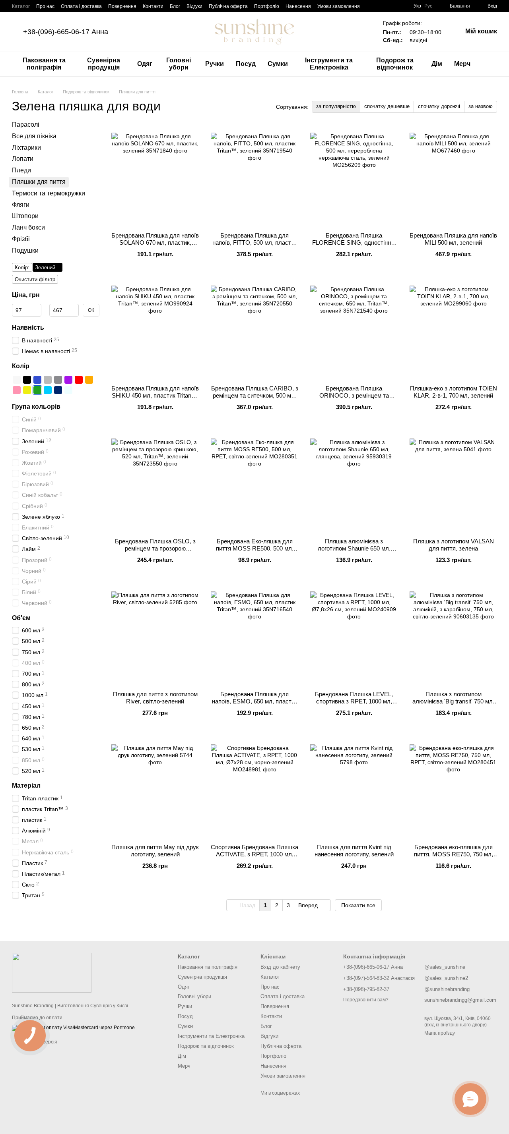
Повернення (122, 6)
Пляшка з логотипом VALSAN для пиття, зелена (453, 545)
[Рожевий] (16, 390)
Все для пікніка (34, 135)
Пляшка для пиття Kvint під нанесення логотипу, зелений (354, 851)
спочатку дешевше (387, 106)
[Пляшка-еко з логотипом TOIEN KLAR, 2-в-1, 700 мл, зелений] (453, 329)
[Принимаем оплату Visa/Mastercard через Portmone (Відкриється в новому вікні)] (73, 1027)
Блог (175, 6)
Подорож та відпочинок (395, 64)
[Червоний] (79, 379)
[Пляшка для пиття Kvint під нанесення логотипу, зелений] (354, 788)
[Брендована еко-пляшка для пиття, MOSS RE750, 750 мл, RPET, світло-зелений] (453, 788)
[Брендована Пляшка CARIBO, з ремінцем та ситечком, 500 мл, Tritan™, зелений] (254, 329)
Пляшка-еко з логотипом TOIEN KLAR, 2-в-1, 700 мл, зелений (453, 392)
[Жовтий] (27, 390)
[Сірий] (47, 379)
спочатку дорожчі (439, 106)
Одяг (144, 63)
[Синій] (37, 379)
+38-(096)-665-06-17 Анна (65, 31)
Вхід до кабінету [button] (280, 967)
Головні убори (178, 64)
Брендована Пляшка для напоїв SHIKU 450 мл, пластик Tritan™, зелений (155, 395)
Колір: (22, 267)
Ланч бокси (28, 227)
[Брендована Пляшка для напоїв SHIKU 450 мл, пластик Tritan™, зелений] (155, 329)
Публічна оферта (228, 6)
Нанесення (298, 6)
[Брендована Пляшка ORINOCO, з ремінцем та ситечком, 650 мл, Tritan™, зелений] (354, 329)
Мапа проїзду (439, 1033)
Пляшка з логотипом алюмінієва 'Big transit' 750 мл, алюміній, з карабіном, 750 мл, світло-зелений (453, 705)
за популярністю (336, 106)
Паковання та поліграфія (44, 64)
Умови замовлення (338, 6)
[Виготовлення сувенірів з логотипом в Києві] (51, 972)
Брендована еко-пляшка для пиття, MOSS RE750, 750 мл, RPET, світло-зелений (453, 854)
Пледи (21, 170)
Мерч (462, 63)
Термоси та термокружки (48, 192)
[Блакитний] (47, 390)
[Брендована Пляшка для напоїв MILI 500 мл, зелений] (453, 176)
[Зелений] (37, 390)
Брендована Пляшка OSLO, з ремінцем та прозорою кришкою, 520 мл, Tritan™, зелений (155, 552)
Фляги (20, 204)
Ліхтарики (26, 147)
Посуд (246, 63)
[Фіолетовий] (68, 379)
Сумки (278, 63)
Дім (436, 63)
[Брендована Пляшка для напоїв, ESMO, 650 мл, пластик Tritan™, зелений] (254, 635)
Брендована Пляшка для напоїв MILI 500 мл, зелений (453, 239)
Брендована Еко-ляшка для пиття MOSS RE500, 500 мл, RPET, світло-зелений (254, 548)
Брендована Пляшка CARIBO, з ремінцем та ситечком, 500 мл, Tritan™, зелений (254, 395)
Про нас (45, 6)
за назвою (480, 106)
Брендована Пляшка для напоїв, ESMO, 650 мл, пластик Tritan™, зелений (254, 701)
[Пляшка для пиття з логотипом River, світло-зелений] (155, 635)
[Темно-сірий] (58, 379)
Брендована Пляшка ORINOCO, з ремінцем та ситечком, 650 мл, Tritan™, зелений (354, 399)
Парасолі (25, 124)
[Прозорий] (68, 390)
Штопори (25, 216)
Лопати (22, 158)
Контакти (153, 6)
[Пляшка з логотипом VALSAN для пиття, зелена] (453, 482)
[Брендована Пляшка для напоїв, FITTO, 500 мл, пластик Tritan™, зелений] (254, 176)
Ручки (214, 63)
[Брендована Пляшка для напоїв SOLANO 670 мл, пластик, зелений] (155, 176)
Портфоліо (266, 6)
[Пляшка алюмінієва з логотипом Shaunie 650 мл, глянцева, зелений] (354, 482)
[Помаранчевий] (89, 379)
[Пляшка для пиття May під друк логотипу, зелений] (155, 788)
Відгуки (194, 6)
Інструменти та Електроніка (329, 64)
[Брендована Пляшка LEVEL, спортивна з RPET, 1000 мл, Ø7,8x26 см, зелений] (354, 635)
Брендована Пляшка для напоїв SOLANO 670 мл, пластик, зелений (155, 242)
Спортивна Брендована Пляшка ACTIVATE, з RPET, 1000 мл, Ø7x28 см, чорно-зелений (254, 854)
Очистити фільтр (35, 279)
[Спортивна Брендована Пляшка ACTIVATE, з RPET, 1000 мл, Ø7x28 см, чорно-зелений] (254, 788)
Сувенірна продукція (103, 64)
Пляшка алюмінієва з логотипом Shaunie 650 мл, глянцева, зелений (354, 548)
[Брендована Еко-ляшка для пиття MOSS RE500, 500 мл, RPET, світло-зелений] (254, 482)
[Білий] (16, 379)
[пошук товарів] (490, 64)
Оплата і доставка (81, 6)
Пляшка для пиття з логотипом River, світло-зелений (155, 698)
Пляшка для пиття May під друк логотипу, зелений (155, 851)
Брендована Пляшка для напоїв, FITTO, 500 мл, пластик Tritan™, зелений (254, 242)
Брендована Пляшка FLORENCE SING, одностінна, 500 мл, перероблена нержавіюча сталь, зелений (354, 246)
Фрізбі (21, 239)
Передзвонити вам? (366, 1000)
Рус (428, 6)
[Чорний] (27, 379)
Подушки (25, 250)
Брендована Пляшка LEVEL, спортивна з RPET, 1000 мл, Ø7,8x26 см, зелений (354, 701)
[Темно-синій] (58, 390)
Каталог (21, 6)
